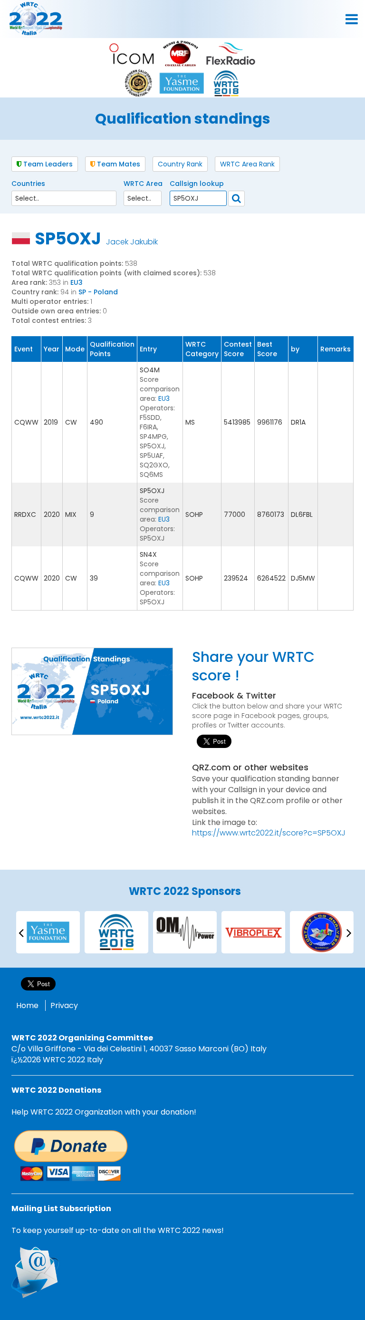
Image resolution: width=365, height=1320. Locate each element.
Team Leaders (47, 164)
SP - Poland (98, 292)
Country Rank (180, 164)
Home (27, 1005)
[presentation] (21, 932)
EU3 (76, 282)
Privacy (64, 1005)
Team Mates (117, 164)
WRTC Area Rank (247, 164)
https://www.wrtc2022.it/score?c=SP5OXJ (269, 832)
